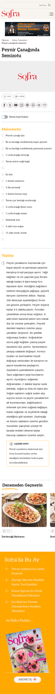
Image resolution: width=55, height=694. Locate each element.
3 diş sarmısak (13, 187)
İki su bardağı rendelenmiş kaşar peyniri (26, 142)
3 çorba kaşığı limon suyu (19, 207)
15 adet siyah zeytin (16, 233)
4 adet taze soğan (15, 226)
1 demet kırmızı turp (16, 194)
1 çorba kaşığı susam (16, 213)
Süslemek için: (13, 220)
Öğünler (5, 40)
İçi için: (9, 175)
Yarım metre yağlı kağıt (18, 162)
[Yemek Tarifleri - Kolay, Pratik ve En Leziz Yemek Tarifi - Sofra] (11, 13)
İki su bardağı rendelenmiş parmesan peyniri (29, 149)
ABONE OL (25, 679)
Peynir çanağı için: (15, 136)
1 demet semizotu (15, 181)
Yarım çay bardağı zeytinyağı (21, 200)
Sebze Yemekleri (19, 40)
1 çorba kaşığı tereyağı (17, 155)
